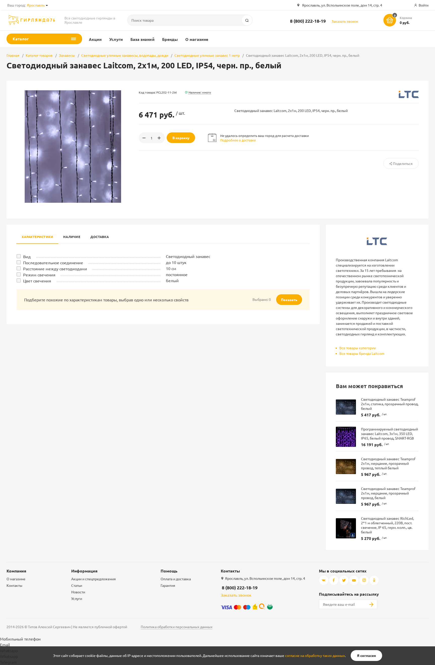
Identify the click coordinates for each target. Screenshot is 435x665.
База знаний (142, 39)
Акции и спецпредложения (93, 578)
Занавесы (67, 55)
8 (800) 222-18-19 (308, 21)
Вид (27, 256)
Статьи (76, 585)
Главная (13, 55)
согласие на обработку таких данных (315, 655)
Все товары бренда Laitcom (361, 353)
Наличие (71, 237)
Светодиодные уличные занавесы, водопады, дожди (124, 55)
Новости (78, 592)
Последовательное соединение (53, 262)
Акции (95, 39)
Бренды (170, 39)
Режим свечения (39, 274)
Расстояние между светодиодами (55, 268)
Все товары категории (357, 347)
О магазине (196, 39)
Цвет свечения (37, 280)
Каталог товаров (39, 55)
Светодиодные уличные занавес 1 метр (207, 55)
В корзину (181, 137)
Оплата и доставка (176, 578)
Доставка (99, 237)
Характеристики (37, 237)
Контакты (14, 585)
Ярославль (36, 5)
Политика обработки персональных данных (176, 626)
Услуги (116, 39)
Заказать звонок (345, 21)
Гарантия (168, 585)
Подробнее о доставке (238, 140)
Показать (289, 299)
